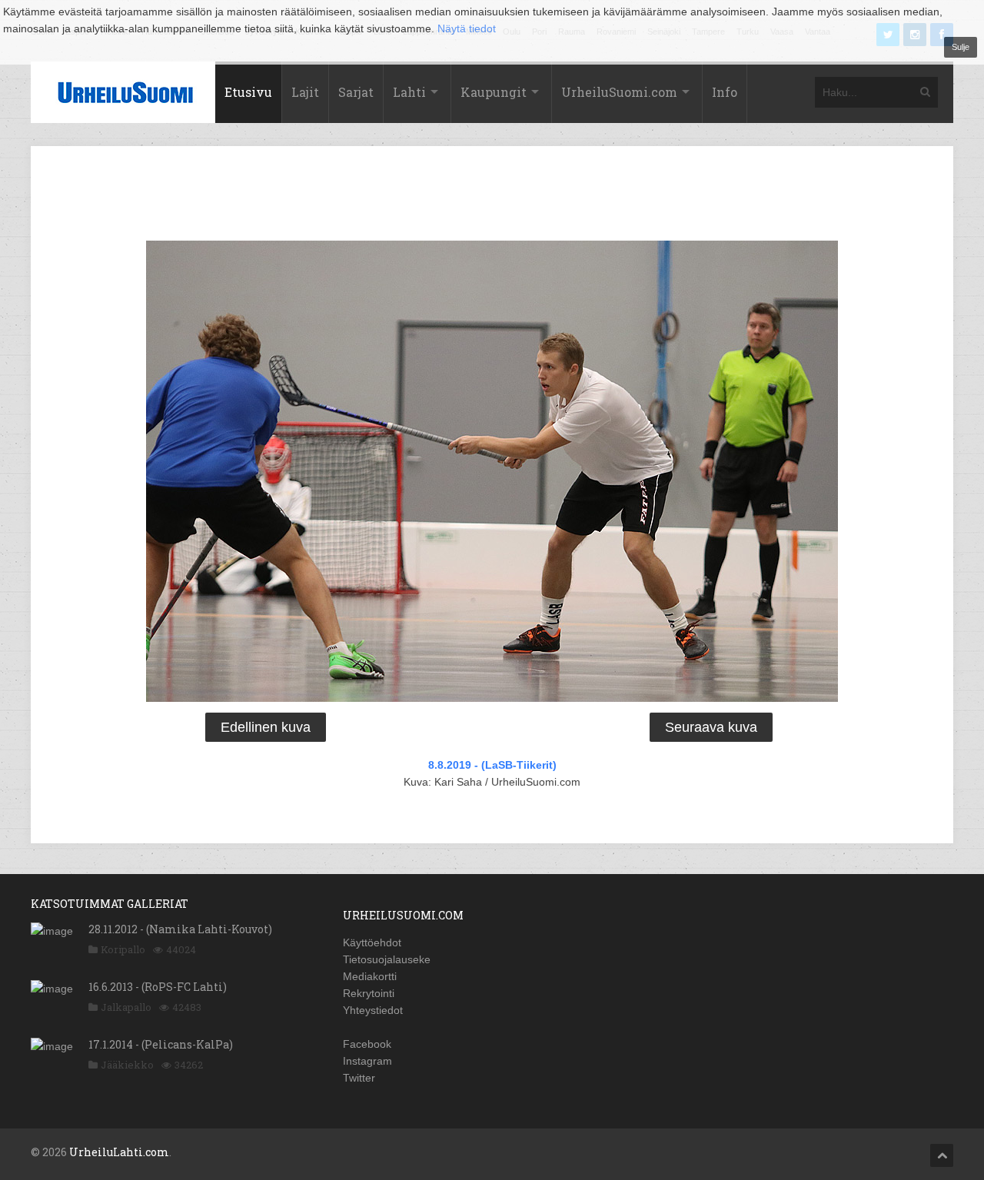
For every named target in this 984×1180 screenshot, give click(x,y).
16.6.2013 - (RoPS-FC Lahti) (157, 986)
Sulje (960, 47)
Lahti (409, 92)
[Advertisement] (492, 196)
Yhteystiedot (373, 1010)
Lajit (305, 92)
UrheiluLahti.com (119, 1152)
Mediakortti (370, 976)
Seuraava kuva (711, 727)
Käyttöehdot (372, 942)
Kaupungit (493, 92)
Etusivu (248, 92)
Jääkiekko (127, 1065)
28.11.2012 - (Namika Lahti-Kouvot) (180, 929)
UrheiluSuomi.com (619, 92)
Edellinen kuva (266, 727)
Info (724, 92)
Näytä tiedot (466, 28)
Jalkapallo (126, 1007)
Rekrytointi (368, 993)
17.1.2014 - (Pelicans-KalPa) (160, 1044)
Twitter (359, 1078)
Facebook (367, 1044)
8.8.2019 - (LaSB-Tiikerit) (492, 765)
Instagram (367, 1061)
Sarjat (356, 92)
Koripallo (123, 949)
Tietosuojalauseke (386, 959)
